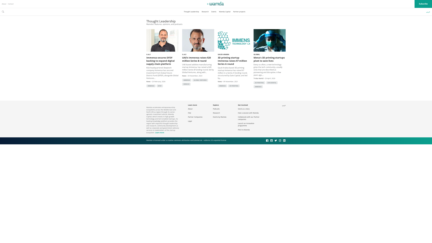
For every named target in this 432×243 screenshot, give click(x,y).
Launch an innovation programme (246, 124)
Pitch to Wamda (244, 130)
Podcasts (216, 109)
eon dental (272, 83)
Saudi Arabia (223, 54)
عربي (428, 12)
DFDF (160, 86)
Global (257, 54)
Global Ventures (200, 80)
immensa (151, 86)
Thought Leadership (191, 12)
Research (205, 12)
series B (186, 84)
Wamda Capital (225, 12)
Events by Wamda (219, 117)
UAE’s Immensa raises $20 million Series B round (196, 59)
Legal (190, 121)
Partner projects (239, 12)
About (4, 4)
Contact (11, 4)
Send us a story (244, 109)
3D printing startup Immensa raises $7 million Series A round (232, 60)
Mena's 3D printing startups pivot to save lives (269, 59)
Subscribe (423, 4)
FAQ (189, 113)
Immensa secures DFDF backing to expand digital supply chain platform (160, 60)
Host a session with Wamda (248, 113)
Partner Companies (195, 117)
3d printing (233, 86)
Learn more (159, 133)
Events (213, 12)
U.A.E (148, 54)
